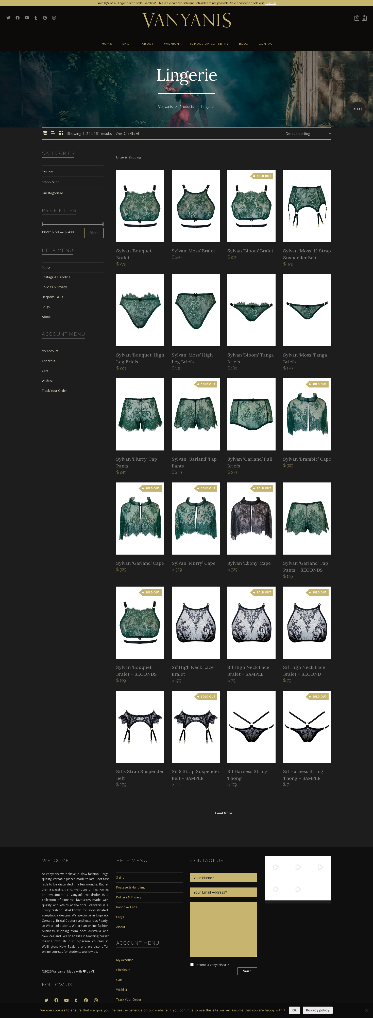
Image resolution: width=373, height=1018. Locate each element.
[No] (366, 1010)
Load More (223, 813)
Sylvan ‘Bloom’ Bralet (250, 251)
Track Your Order (54, 391)
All (138, 133)
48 (131, 133)
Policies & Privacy (54, 287)
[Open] (276, 867)
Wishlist (47, 381)
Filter (94, 233)
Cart (45, 371)
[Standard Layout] (45, 133)
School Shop (51, 182)
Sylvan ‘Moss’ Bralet (193, 251)
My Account (50, 351)
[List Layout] (53, 133)
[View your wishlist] (364, 18)
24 (125, 133)
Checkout (48, 361)
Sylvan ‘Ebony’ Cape (249, 563)
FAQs (45, 307)
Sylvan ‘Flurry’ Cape (193, 563)
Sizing (46, 267)
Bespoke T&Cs (52, 297)
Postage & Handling (56, 277)
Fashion (47, 171)
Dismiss (270, 3)
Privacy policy (317, 1010)
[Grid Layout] (61, 133)
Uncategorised (52, 193)
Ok (294, 1010)
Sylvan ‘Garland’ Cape (140, 563)
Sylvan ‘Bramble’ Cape (307, 459)
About (46, 317)
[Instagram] (283, 875)
